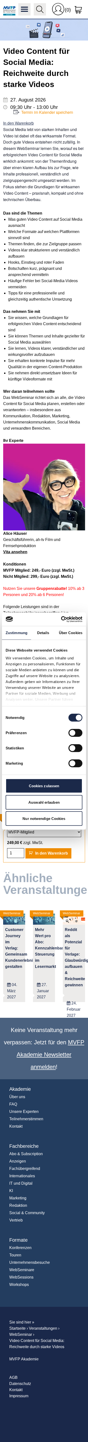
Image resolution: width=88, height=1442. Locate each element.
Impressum (18, 1396)
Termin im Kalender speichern (47, 112)
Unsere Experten (24, 1111)
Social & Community (27, 1213)
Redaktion (18, 1205)
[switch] (75, 733)
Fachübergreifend (24, 1168)
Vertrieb (16, 1220)
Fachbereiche (24, 1146)
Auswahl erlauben (44, 802)
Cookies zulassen (44, 786)
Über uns (17, 1097)
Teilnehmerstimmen (26, 1119)
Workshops (19, 1284)
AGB (13, 1377)
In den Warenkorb (18, 123)
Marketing (17, 1198)
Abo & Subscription (26, 1154)
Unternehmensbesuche (29, 1262)
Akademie (20, 1089)
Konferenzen (20, 1248)
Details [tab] (43, 633)
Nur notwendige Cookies (43, 818)
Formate (18, 1240)
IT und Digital (21, 1183)
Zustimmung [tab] (16, 633)
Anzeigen (17, 1161)
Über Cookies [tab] (70, 633)
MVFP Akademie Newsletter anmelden (50, 1054)
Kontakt (15, 1126)
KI (11, 1191)
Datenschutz (20, 1384)
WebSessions (21, 1277)
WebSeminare (21, 1270)
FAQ (13, 1104)
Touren (15, 1255)
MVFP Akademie (9, 9)
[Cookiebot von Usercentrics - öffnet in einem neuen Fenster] (62, 619)
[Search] (40, 9)
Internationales (22, 1176)
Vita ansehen (15, 552)
